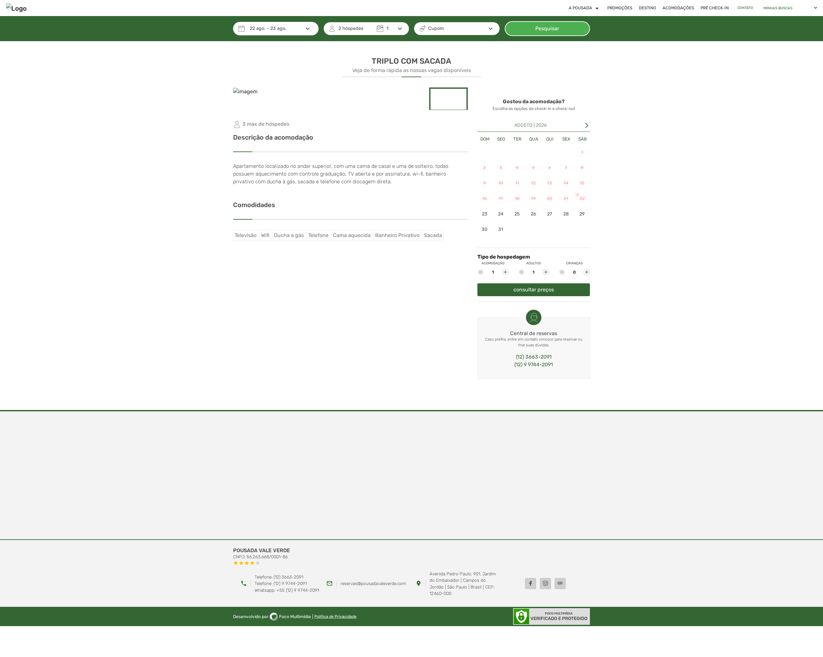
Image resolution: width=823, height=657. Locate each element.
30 (484, 229)
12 (533, 183)
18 (517, 198)
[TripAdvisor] (560, 583)
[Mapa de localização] (411, 475)
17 (501, 198)
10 (500, 183)
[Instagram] (545, 583)
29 (582, 214)
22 (581, 197)
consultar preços (533, 290)
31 (500, 229)
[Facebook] (530, 583)
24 (500, 214)
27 (549, 214)
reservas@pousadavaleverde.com (373, 583)
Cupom (436, 28)
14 (566, 183)
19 (533, 198)
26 (533, 214)
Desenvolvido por (272, 616)
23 (484, 214)
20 (549, 198)
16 (484, 198)
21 (566, 198)
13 (549, 183)
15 (582, 183)
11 (517, 183)
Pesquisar (547, 28)
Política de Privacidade (335, 616)
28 (566, 214)
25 (517, 214)
